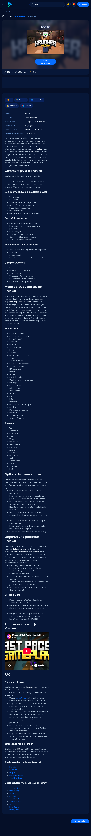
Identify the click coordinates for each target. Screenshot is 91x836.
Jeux (3, 11)
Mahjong (13, 796)
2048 (11, 793)
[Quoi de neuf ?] (68, 4)
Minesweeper (15, 790)
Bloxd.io (12, 767)
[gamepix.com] (10, 4)
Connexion (83, 4)
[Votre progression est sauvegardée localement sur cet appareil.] (29, 72)
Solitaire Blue (15, 788)
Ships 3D (13, 770)
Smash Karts (15, 801)
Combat (28, 105)
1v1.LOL (12, 804)
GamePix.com (21, 698)
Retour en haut (81, 821)
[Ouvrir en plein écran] (85, 72)
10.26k (9, 72)
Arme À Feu (38, 100)
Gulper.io (13, 772)
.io (9, 11)
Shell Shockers (15, 778)
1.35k (20, 72)
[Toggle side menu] (3, 4)
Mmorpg (22, 100)
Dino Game (14, 807)
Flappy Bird (14, 809)
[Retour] (34, 72)
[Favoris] (74, 4)
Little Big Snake (16, 775)
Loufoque (13, 105)
